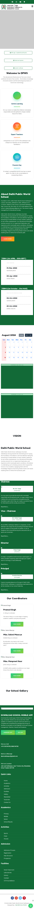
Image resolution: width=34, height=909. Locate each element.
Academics (7, 783)
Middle (6, 816)
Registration (7, 853)
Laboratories (8, 872)
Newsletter (7, 797)
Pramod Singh (9, 610)
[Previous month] (27, 335)
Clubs (5, 836)
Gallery (6, 794)
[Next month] (30, 335)
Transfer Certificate (18, 68)
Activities (6, 786)
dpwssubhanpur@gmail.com (9, 756)
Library (6, 875)
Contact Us (7, 802)
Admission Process (9, 850)
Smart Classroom (9, 870)
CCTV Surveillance (9, 881)
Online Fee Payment (18, 60)
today (21, 335)
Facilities (6, 791)
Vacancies (7, 799)
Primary (6, 814)
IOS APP (20, 732)
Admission (7, 789)
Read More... (4, 507)
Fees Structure (8, 856)
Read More (17, 624)
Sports (6, 833)
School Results (8, 822)
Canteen (6, 878)
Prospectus (7, 858)
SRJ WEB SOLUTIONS (21, 905)
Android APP (8, 732)
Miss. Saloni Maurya (12, 635)
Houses (6, 839)
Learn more (8, 239)
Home (6, 780)
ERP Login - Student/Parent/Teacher (19, 52)
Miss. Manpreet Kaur (12, 661)
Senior (6, 819)
